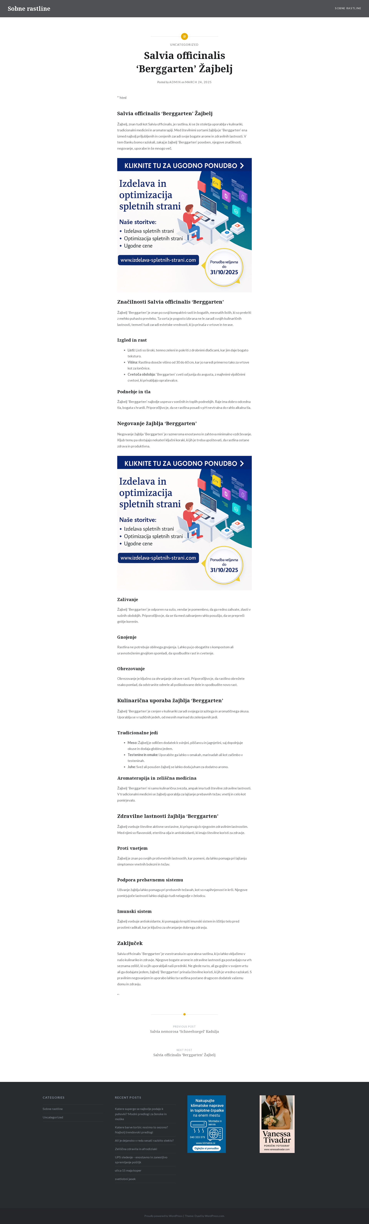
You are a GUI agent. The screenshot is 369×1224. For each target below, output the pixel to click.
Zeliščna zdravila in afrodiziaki (136, 1149)
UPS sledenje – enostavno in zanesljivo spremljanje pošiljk (141, 1159)
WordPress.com (214, 1215)
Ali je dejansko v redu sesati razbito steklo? (144, 1140)
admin (175, 82)
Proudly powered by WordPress (163, 1215)
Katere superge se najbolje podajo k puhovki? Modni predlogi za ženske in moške (141, 1113)
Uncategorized (184, 44)
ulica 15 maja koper (128, 1170)
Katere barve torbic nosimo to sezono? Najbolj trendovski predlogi (141, 1129)
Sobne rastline (29, 8)
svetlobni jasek (125, 1179)
